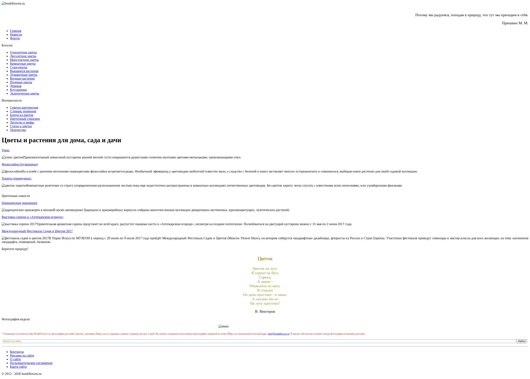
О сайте (15, 359)
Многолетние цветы (24, 60)
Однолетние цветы (23, 52)
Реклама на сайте (22, 355)
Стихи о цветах (21, 126)
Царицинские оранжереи (19, 203)
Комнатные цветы (23, 63)
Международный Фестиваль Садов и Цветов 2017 (37, 231)
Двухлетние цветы (23, 56)
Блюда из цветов (21, 115)
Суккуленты (18, 67)
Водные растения (22, 78)
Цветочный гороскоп (25, 118)
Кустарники (18, 89)
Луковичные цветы (23, 75)
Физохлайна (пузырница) (20, 164)
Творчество (18, 130)
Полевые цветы (21, 82)
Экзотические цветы (24, 93)
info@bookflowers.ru (278, 333)
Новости (16, 34)
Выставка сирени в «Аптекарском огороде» (33, 217)
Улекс (6, 150)
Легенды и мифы (22, 122)
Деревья (15, 86)
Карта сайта (18, 366)
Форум (15, 38)
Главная (15, 31)
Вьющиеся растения (24, 71)
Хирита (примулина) (17, 178)
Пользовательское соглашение (31, 363)
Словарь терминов (23, 111)
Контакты (17, 351)
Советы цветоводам (24, 107)
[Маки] (265, 326)
